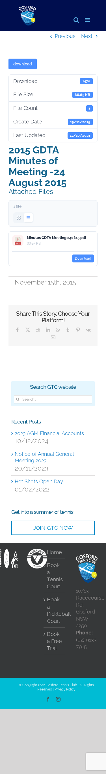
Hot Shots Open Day (39, 481)
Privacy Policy (65, 689)
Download (83, 258)
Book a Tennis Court (54, 576)
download (22, 64)
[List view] (28, 217)
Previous (65, 36)
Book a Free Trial (54, 641)
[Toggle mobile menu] (88, 20)
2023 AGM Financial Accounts (49, 433)
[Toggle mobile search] (76, 20)
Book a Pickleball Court (54, 610)
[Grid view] (18, 217)
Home (54, 552)
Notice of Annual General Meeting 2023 (44, 457)
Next (86, 36)
